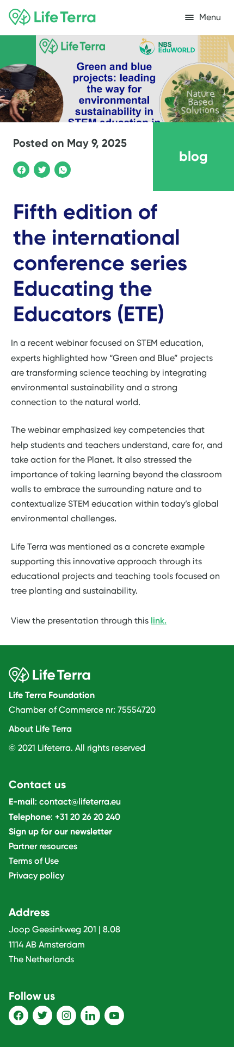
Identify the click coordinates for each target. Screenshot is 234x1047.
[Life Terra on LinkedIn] (90, 1015)
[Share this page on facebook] (19, 167)
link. (159, 620)
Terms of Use (34, 861)
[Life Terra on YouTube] (114, 1015)
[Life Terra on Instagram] (66, 1015)
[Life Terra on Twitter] (42, 1015)
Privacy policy (36, 875)
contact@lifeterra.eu (80, 801)
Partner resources (43, 846)
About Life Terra (40, 729)
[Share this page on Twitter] (40, 167)
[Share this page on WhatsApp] (60, 167)
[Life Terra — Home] (52, 17)
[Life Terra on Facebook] (18, 1015)
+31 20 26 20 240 (87, 817)
